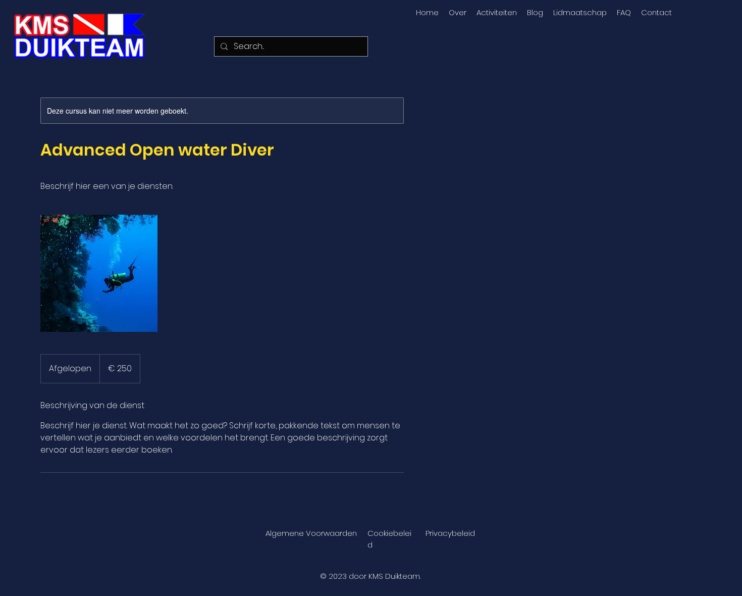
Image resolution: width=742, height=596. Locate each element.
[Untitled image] (98, 273)
